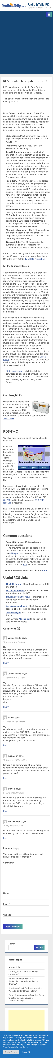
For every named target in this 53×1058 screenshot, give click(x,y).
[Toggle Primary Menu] (49, 14)
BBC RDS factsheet (15, 590)
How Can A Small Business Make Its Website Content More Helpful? (25, 989)
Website (7, 915)
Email (6, 904)
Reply (6, 663)
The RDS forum (13, 584)
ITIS (14, 477)
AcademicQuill (15, 967)
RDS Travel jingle (14, 371)
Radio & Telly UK (38, 4)
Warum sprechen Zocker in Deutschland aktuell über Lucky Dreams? (23, 981)
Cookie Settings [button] (11, 1052)
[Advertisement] (26, 45)
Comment (8, 862)
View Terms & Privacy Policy (16, 1047)
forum (44, 570)
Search (11, 943)
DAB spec (14, 553)
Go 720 (6, 500)
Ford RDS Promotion (35, 259)
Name (7, 893)
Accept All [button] (26, 1052)
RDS (25, 564)
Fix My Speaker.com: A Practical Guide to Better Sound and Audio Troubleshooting (26, 998)
